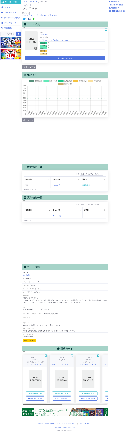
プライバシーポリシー (68, 427)
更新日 (84, 179)
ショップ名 (56, 179)
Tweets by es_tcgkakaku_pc (117, 9)
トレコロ (55, 185)
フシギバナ (43, 34)
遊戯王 (47, 423)
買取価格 (29, 210)
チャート (29, 120)
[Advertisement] (11, 121)
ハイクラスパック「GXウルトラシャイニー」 (42, 15)
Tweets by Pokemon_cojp (116, 3)
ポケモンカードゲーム (70, 423)
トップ (24, 2)
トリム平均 (30, 67)
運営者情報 (58, 427)
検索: (77, 174)
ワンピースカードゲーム (85, 423)
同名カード (33, 2)
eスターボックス (9, 2)
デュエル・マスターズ (56, 423)
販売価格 (29, 179)
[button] (11, 7)
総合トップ (41, 423)
